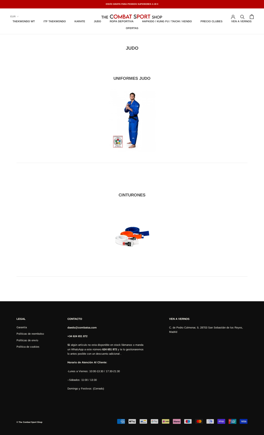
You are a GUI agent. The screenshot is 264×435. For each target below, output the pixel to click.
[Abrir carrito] (252, 16)
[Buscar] (242, 16)
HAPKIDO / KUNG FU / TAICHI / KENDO (167, 21)
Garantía (21, 327)
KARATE (79, 21)
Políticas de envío (27, 340)
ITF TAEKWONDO (55, 21)
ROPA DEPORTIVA (121, 21)
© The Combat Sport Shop (29, 422)
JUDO (97, 21)
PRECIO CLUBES (211, 21)
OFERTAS (132, 28)
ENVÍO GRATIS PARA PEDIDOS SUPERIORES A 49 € (132, 4)
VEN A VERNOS (241, 21)
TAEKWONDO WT (24, 21)
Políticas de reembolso (30, 333)
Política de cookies (27, 346)
